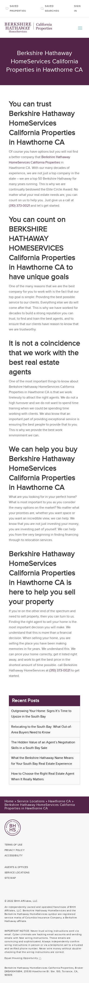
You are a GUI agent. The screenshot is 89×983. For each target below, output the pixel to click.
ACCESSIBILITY (14, 855)
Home (9, 801)
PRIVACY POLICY (15, 850)
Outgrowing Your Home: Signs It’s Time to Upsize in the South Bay (41, 714)
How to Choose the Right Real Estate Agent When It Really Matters (42, 776)
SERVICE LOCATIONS (17, 872)
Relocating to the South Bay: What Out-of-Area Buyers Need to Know (41, 729)
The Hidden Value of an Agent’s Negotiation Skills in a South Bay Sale (43, 745)
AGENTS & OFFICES (16, 867)
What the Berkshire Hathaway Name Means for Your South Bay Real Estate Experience (42, 761)
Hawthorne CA (59, 801)
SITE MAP (10, 877)
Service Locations (31, 801)
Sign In (77, 8)
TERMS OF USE (14, 844)
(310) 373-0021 (19, 206)
